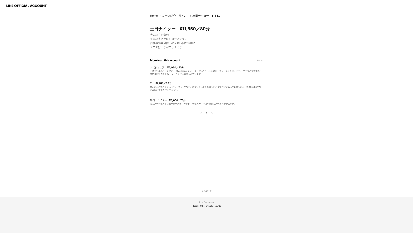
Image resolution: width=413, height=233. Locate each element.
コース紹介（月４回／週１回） (175, 15)
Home (154, 15)
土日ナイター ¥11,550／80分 (206, 15)
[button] (212, 113)
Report (195, 206)
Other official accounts (210, 206)
